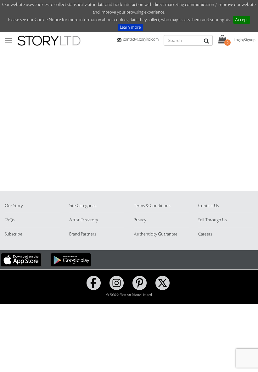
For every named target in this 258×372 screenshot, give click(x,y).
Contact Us (208, 205)
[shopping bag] (222, 39)
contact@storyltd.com (141, 39)
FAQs (9, 220)
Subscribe (13, 234)
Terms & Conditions (152, 205)
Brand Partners (82, 234)
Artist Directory (83, 220)
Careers (205, 234)
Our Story (14, 205)
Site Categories (82, 205)
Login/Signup (244, 40)
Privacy (140, 220)
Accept (241, 19)
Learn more (130, 27)
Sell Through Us (212, 220)
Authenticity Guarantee (155, 234)
